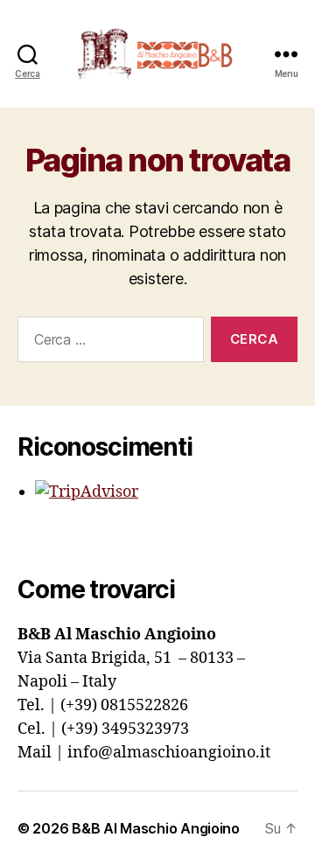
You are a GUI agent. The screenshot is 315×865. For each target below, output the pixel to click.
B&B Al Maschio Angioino (156, 828)
